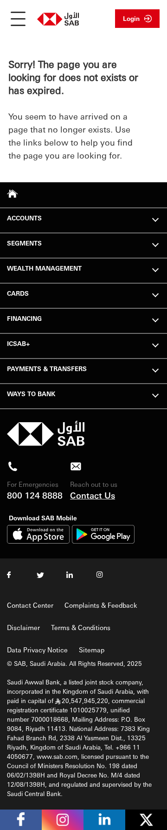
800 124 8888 (35, 495)
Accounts (24, 218)
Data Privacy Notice (37, 649)
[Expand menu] (155, 218)
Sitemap (91, 649)
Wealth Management (44, 268)
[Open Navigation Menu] (18, 18)
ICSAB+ (18, 343)
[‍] (45, 443)
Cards (18, 293)
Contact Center (30, 605)
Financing (24, 318)
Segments (24, 243)
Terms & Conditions (80, 627)
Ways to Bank (31, 394)
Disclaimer (23, 627)
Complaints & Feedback (100, 605)
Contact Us (92, 495)
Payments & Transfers (47, 368)
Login (131, 18)
